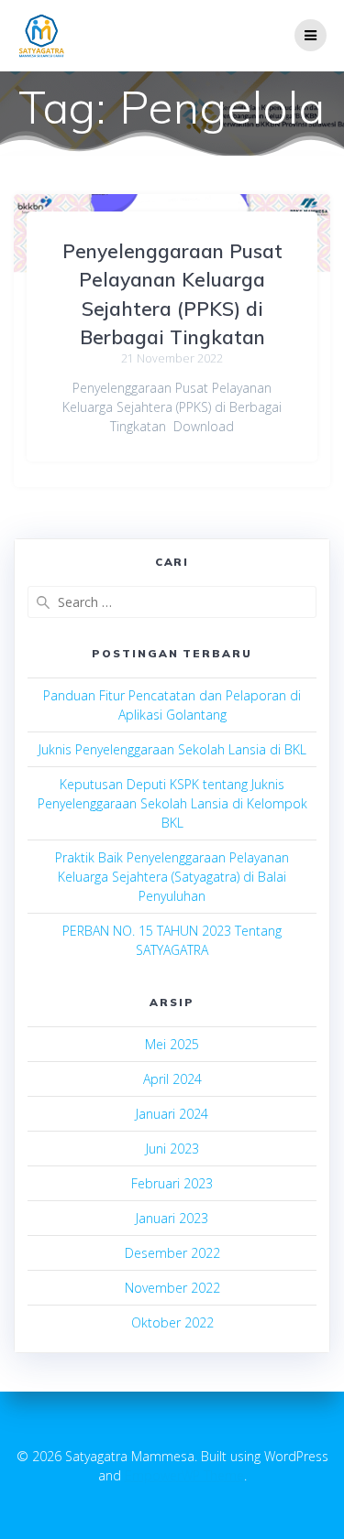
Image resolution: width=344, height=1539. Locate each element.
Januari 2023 (172, 1218)
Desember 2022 (172, 1253)
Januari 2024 (172, 1113)
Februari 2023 (172, 1183)
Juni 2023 (172, 1148)
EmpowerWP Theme (184, 1475)
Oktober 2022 (172, 1322)
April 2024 (172, 1079)
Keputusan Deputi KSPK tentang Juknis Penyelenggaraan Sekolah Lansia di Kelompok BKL (172, 803)
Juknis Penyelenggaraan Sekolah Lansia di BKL (172, 749)
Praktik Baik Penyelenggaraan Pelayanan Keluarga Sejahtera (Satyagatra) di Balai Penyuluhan (172, 877)
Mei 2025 (172, 1044)
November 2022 (172, 1287)
